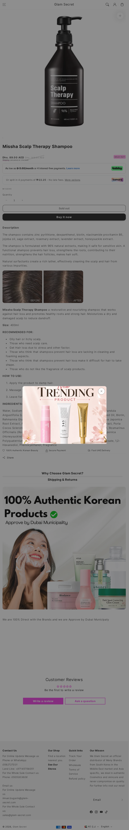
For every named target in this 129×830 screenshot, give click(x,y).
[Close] (101, 391)
